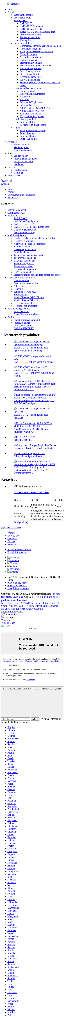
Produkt (11, 12)
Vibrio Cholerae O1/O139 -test (35, 108)
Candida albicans (28, 60)
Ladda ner (19, 164)
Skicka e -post (8, 617)
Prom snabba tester (29, 136)
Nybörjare (12, 141)
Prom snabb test (27, 122)
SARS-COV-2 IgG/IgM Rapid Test (37, 31)
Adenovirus (25, 96)
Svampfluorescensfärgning (33, 130)
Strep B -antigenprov (30, 71)
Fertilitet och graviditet (25, 119)
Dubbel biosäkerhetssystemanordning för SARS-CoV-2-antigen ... (34, 402)
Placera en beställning (30, 37)
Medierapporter (21, 147)
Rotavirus (24, 99)
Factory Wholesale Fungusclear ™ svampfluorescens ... (31, 471)
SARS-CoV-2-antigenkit (32, 26)
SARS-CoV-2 (20, 20)
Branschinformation (23, 150)
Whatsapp (6, 620)
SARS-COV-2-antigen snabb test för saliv (34, 362)
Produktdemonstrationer (25, 158)
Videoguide (25, 40)
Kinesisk (6, 181)
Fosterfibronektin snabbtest (33, 124)
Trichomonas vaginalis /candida (35, 65)
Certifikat (18, 172)
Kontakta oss (13, 175)
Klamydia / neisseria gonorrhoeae (36, 51)
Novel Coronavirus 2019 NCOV (17, 603)
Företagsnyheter (21, 144)
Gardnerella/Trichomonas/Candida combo (40, 46)
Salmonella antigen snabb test (28, 456)
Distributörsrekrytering (31, 34)
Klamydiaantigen (28, 54)
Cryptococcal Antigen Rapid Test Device (34, 448)
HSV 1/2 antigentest (30, 79)
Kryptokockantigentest (31, 77)
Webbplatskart (20, 600)
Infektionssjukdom (23, 43)
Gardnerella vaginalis (30, 48)
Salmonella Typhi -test (31, 102)
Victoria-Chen (8, 622)
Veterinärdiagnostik (23, 14)
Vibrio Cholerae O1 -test (32, 110)
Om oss (11, 167)
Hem (9, 9)
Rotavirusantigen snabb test (31, 492)
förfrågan (18, 522)
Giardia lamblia (27, 91)
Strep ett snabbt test (29, 74)
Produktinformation (23, 161)
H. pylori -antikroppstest (32, 116)
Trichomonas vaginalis (31, 62)
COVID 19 (13, 535)
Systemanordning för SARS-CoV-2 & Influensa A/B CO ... (32, 388)
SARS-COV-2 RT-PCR (31, 29)
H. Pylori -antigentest (30, 113)
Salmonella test (27, 105)
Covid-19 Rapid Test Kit (46, 603)
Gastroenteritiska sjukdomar (27, 88)
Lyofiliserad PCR (22, 17)
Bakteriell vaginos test (30, 68)
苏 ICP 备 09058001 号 (43, 597)
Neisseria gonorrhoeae (31, 57)
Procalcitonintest (28, 133)
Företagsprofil (20, 170)
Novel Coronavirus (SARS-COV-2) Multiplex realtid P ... (31, 430)
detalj (25, 522)
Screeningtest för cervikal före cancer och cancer (37, 274)
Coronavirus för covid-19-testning (17, 606)
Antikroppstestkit (34, 608)
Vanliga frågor (21, 156)
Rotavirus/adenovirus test (32, 93)
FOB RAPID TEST (30, 139)
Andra (17, 127)
